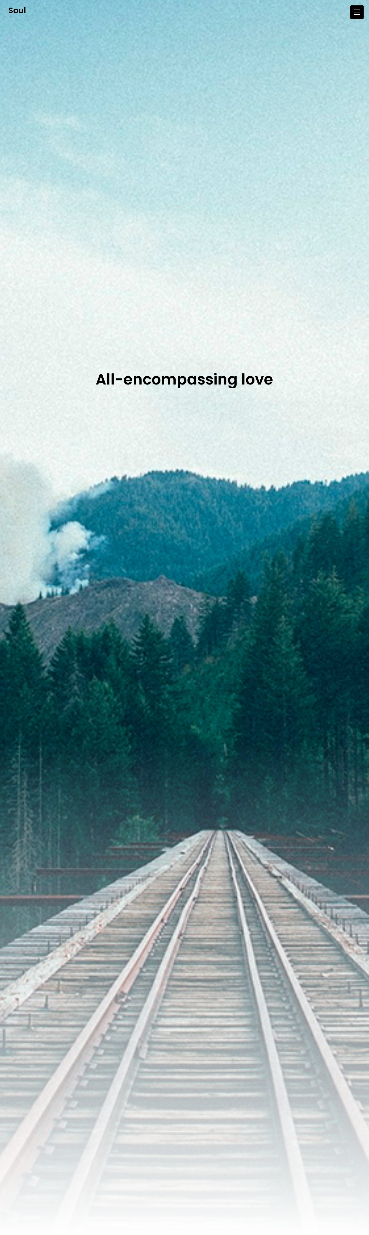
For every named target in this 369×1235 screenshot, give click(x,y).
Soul (17, 10)
